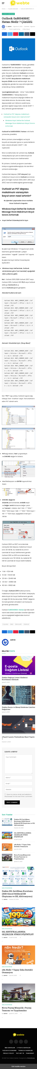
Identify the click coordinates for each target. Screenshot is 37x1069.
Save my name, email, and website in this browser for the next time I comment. (18, 795)
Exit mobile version (18, 1066)
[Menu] (3, 3)
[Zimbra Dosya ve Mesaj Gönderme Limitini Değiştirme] (18, 695)
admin (9, 26)
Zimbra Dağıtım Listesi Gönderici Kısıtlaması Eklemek (15, 678)
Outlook (26, 624)
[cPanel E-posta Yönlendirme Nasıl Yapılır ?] (18, 724)
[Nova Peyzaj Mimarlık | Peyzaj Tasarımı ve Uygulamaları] (7, 857)
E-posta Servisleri (8, 14)
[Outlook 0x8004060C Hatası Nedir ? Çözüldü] (18, 49)
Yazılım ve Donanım (9, 1050)
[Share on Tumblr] (27, 34)
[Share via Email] (32, 34)
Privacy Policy (8, 1053)
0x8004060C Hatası (16, 610)
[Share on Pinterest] (15, 34)
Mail (11, 624)
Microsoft (18, 624)
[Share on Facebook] (4, 34)
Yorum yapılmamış (14, 29)
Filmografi (30, 1053)
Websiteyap (31, 1058)
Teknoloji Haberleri (25, 1050)
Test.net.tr (20, 1053)
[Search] (34, 3)
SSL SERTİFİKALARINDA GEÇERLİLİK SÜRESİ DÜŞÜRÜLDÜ (22, 835)
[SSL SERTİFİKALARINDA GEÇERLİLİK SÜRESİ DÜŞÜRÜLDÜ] (7, 835)
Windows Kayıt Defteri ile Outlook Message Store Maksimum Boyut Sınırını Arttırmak (20, 123)
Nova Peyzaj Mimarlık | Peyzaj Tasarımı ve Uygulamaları (22, 857)
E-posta (5, 624)
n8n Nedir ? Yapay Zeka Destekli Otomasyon (22, 845)
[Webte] (19, 3)
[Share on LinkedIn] (21, 34)
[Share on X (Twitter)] (10, 34)
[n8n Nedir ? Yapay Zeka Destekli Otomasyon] (7, 847)
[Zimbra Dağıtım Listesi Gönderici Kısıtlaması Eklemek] (18, 665)
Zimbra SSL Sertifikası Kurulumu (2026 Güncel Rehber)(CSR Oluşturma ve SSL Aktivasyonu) (24, 822)
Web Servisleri (10, 1048)
